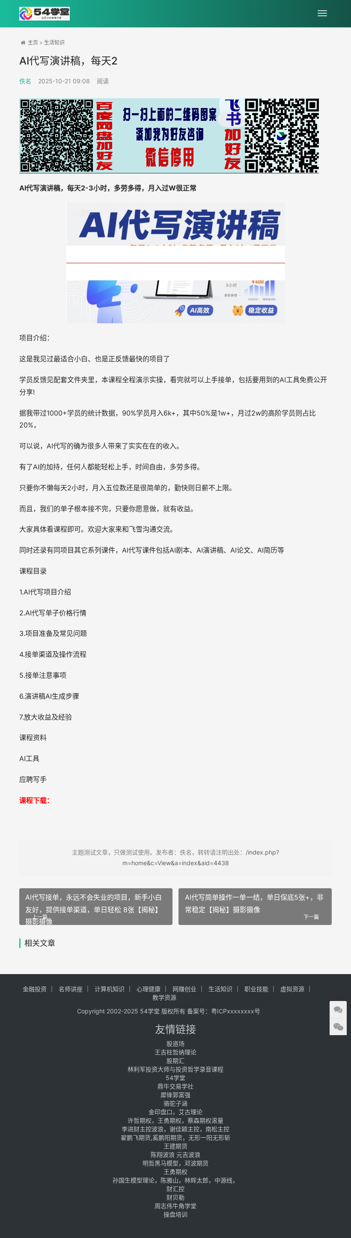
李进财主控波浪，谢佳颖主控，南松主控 (175, 1129)
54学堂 (175, 1077)
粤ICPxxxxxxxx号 (235, 1011)
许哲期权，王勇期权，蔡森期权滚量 (175, 1120)
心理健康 (149, 988)
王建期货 (175, 1146)
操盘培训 (175, 1214)
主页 (33, 42)
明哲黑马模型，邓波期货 (175, 1163)
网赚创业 (184, 988)
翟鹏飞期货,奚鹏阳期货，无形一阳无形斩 (175, 1137)
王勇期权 (175, 1171)
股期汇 (175, 1060)
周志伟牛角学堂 (175, 1205)
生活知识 (54, 42)
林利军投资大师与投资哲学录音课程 (175, 1069)
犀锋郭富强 (175, 1094)
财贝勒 (175, 1197)
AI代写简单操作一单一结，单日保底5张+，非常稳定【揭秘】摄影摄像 (254, 903)
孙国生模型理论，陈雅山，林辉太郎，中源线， (175, 1180)
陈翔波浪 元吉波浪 (175, 1154)
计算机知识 (110, 988)
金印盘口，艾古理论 (175, 1111)
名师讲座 (71, 988)
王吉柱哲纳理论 (175, 1052)
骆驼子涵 (175, 1103)
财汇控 (175, 1188)
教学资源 (164, 997)
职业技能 (256, 988)
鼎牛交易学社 (175, 1086)
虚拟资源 (292, 988)
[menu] (322, 13)
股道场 (175, 1043)
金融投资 (35, 988)
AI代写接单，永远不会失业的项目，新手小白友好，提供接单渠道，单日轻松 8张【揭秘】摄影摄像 (93, 907)
